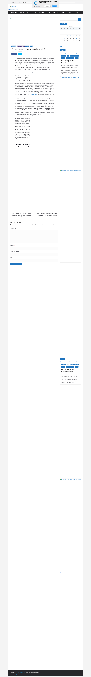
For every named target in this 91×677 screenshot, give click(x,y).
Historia (20, 12)
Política (48, 12)
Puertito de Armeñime (70, 366)
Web (11, 257)
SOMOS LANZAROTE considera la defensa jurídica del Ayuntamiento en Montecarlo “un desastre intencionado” (22, 215)
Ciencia (41, 12)
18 (64, 38)
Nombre (12, 245)
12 (67, 35)
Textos (54, 12)
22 (76, 38)
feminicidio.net (34, 94)
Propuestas (70, 12)
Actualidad (14, 12)
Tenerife (76, 366)
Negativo (47, 6)
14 (73, 35)
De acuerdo (54, 6)
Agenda (76, 12)
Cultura (34, 12)
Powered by (35, 6)
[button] (23, 12)
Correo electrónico (15, 251)
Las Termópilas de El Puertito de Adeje (68, 62)
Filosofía (28, 12)
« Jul (61, 46)
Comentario (13, 228)
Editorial (62, 12)
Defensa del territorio (74, 55)
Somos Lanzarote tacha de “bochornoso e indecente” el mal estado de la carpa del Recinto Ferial (47, 215)
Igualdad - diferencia (20, 46)
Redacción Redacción (24, 51)
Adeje (68, 55)
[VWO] (38, 6)
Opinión (27, 46)
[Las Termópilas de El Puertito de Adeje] (70, 53)
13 (70, 35)
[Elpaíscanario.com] (13, 9)
